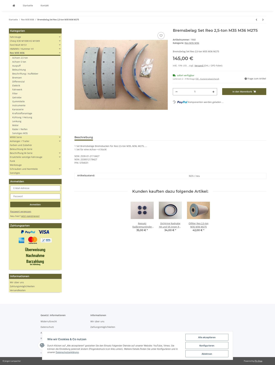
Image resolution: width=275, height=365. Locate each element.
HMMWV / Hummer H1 (22, 48)
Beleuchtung (19, 69)
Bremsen (17, 77)
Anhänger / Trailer (19, 141)
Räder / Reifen (20, 129)
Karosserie (18, 109)
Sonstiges (15, 172)
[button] (35, 37)
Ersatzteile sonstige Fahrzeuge (26, 157)
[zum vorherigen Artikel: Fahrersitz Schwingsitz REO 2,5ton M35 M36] (256, 19)
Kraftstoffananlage (22, 113)
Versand (199, 65)
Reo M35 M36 (192, 42)
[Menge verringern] (176, 91)
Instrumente (18, 105)
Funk (12, 160)
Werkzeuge (16, 164)
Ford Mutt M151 (18, 44)
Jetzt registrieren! (30, 216)
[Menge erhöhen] (213, 91)
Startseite (28, 5)
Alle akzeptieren (207, 337)
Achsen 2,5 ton (20, 57)
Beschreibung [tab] (83, 137)
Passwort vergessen (20, 211)
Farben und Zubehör (21, 145)
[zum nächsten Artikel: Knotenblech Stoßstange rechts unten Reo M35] (263, 19)
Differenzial (18, 81)
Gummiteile (18, 101)
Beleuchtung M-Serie (21, 149)
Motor (15, 125)
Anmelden (35, 204)
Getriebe (16, 97)
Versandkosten (18, 290)
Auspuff (16, 65)
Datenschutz (47, 326)
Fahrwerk (17, 89)
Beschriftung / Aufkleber (25, 73)
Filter (15, 93)
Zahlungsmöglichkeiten (22, 286)
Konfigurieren (206, 345)
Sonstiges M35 (20, 133)
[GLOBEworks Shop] (14, 5)
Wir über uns (17, 282)
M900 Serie (16, 137)
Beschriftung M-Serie (21, 153)
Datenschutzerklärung (67, 352)
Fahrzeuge (15, 36)
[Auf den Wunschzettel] (161, 35)
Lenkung (16, 121)
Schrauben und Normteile (24, 168)
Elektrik (16, 85)
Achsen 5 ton (19, 61)
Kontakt (45, 5)
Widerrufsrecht (49, 321)
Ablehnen (207, 353)
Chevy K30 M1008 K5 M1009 (25, 40)
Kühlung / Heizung (22, 117)
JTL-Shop (258, 361)
